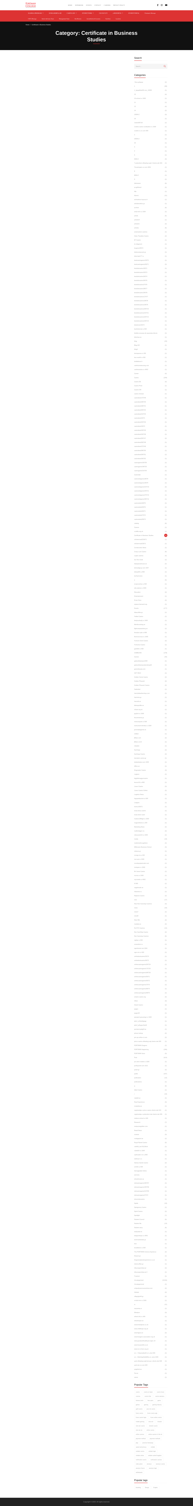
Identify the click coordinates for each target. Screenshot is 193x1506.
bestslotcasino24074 (150, 276)
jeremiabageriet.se (150, 729)
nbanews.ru (150, 891)
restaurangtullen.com (150, 1126)
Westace (150, 1312)
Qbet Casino (150, 1090)
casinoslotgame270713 (150, 495)
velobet (153, 1447)
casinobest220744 (150, 422)
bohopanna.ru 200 (150, 353)
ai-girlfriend (150, 187)
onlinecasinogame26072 (150, 980)
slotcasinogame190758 (150, 1187)
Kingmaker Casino (150, 770)
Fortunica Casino (150, 645)
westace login (153, 1468)
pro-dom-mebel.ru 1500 (150, 1061)
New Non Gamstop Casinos (150, 904)
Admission (150, 183)
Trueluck (150, 1276)
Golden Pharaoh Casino (150, 685)
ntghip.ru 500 (150, 940)
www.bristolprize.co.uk (150, 1324)
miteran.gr (150, 851)
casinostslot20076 (150, 507)
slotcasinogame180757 (150, 1183)
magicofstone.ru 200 (150, 823)
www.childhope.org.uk (150, 1328)
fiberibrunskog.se (150, 624)
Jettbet (150, 734)
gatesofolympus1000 (150, 661)
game (159, 1400)
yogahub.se (150, 1369)
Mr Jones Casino (150, 871)
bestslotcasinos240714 (150, 321)
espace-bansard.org (150, 604)
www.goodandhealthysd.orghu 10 (150, 1341)
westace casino (160, 1464)
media (150, 839)
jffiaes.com (150, 738)
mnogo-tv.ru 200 (150, 855)
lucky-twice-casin (150, 814)
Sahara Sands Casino (150, 1163)
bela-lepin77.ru (150, 256)
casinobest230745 (150, 430)
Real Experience (150, 1102)
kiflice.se (150, 766)
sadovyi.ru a (150, 1159)
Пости (150, 1373)
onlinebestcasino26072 (150, 960)
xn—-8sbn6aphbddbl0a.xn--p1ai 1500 (150, 1357)
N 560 (150, 883)
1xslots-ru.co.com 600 (150, 130)
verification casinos (156, 1459)
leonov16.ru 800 (150, 782)
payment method (141, 1438)
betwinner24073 (150, 325)
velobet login (152, 1451)
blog (150, 341)
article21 (150, 224)
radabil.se (150, 1098)
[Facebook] (157, 5)
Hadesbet (150, 689)
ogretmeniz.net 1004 (150, 948)
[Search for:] (150, 66)
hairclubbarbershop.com (150, 693)
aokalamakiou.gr (150, 203)
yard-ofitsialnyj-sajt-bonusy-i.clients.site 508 (150, 1361)
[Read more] (78, 60)
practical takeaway (147, 1443)
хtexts (150, 1377)
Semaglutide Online (150, 1171)
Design (147, 1487)
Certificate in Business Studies (150, 535)
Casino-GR (150, 390)
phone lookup (150, 1033)
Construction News (150, 547)
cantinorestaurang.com (150, 365)
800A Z (150, 175)
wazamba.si (150, 1308)
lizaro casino (139, 1413)
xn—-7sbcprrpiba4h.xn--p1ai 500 (150, 1353)
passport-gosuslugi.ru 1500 (150, 1017)
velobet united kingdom (155, 1455)
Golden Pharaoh (150, 681)
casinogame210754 (150, 470)
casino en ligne (148, 1392)
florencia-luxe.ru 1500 (150, 636)
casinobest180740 (150, 402)
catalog (150, 523)
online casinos (140, 1434)
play (137, 1443)
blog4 (150, 349)
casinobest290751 (150, 454)
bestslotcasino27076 (150, 284)
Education (150, 592)
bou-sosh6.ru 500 (150, 357)
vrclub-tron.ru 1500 (150, 1300)
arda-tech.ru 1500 (150, 211)
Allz (150, 191)
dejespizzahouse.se (150, 563)
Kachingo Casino (150, 754)
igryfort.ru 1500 (150, 713)
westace (149, 1464)
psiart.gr (150, 1069)
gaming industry (157, 1404)
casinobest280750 (150, 450)
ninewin (159, 1421)
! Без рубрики (150, 82)
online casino (150, 1430)
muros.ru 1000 (150, 875)
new (150, 899)
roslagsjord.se (150, 1138)
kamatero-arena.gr (150, 758)
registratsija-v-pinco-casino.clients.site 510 (150, 1110)
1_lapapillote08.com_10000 (150, 90)
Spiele (150, 1203)
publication (150, 1078)
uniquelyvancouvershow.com (150, 1288)
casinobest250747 (150, 438)
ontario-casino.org (150, 997)
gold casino (139, 1409)
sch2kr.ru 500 (150, 1167)
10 (150, 94)
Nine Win (150, 920)
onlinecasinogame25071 (150, 976)
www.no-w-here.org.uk (150, 1349)
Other (150, 1001)
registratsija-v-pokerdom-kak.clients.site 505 (150, 1114)
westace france (140, 1468)
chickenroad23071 (150, 543)
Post (150, 1057)
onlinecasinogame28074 (150, 988)
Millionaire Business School (150, 847)
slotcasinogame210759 (150, 1191)
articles (150, 228)
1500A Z (150, 114)
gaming (146, 1404)
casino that (148, 1396)
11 (150, 102)
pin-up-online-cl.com (150, 1037)
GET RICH (150, 673)
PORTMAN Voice (150, 1053)
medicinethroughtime (150, 843)
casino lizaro (160, 1392)
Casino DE (150, 381)
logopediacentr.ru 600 (150, 798)
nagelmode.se (150, 887)
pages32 (150, 1013)
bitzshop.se (150, 337)
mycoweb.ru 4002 (150, 879)
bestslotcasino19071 (150, 268)
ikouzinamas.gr (150, 717)
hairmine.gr (150, 697)
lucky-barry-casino (150, 810)
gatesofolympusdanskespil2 (150, 665)
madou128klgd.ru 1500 (150, 818)
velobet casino (140, 1451)
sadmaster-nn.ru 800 (150, 1154)
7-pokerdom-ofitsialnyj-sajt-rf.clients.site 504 (150, 163)
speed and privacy (141, 1447)
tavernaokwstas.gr (150, 1239)
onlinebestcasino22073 (150, 956)
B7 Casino (150, 240)
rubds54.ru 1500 (150, 1150)
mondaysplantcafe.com (150, 863)
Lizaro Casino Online (150, 790)
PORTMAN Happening (150, 1049)
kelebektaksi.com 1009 (150, 762)
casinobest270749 (150, 446)
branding (138, 1487)
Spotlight (150, 1215)
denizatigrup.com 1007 (150, 568)
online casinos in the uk (155, 1434)
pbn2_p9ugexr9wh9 (150, 1025)
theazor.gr (150, 1256)
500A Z (150, 159)
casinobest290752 (150, 458)
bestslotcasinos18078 (150, 300)
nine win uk (139, 1430)
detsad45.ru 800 (150, 572)
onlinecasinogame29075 (150, 993)
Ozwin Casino (150, 1005)
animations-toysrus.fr (150, 199)
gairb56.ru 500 (150, 649)
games (138, 1404)
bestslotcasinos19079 (150, 304)
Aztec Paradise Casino (150, 236)
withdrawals (139, 1472)
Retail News (150, 1130)
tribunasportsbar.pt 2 (150, 1272)
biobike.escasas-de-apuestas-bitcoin (150, 333)
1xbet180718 (150, 122)
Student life (150, 1223)
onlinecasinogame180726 (150, 972)
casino (138, 1392)
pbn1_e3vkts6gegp (150, 1021)
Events (150, 608)
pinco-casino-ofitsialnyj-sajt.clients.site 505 (150, 1041)
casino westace (159, 1396)
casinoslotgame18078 (150, 479)
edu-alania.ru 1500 (150, 588)
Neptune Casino (150, 895)
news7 (150, 912)
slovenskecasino (150, 1199)
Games (150, 657)
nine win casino (140, 1426)
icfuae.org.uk (150, 709)
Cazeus (150, 527)
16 (150, 118)
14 (150, 110)
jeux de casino (151, 1409)
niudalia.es (150, 924)
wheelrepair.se (150, 1320)
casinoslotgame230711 (150, 491)
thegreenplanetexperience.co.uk (150, 1260)
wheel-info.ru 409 (150, 1316)
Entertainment (150, 596)
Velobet (150, 1292)
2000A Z (150, 139)
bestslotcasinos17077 (150, 296)
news (150, 908)
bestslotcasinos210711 (150, 313)
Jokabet (150, 746)
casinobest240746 (150, 434)
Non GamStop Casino (150, 932)
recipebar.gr (150, 1106)
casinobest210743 (150, 414)
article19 (150, 220)
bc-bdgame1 (150, 244)
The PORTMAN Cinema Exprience (150, 1252)
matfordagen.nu (150, 831)
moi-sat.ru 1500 (150, 859)
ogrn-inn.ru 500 (150, 952)
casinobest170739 (150, 398)
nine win (150, 1421)
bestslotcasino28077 (150, 288)
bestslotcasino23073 (150, 272)
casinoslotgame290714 (150, 499)
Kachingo (150, 750)
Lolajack (150, 802)
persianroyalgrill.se (150, 1029)
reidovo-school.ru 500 (150, 1118)
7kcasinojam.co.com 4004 (150, 167)
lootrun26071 (150, 806)
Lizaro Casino (150, 786)
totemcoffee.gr (150, 1264)
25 (150, 143)
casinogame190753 (150, 466)
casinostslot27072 (150, 515)
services (150, 1175)
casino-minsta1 (150, 394)
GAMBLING (150, 653)
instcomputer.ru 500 (150, 721)
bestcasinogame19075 (150, 260)
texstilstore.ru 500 (150, 1247)
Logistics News (150, 794)
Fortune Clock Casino (150, 640)
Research (150, 1122)
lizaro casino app (152, 1413)
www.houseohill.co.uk (150, 1345)
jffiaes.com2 (150, 742)
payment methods (155, 1438)
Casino (150, 377)
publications (150, 1082)
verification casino (141, 1459)
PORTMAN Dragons (150, 1045)
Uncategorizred (150, 1284)
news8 (150, 916)
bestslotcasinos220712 (150, 317)
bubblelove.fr (150, 361)
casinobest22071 (150, 418)
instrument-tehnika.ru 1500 (150, 725)
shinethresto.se (150, 1179)
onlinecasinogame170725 (150, 968)
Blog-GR (150, 345)
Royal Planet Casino (150, 1142)
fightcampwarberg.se (150, 628)
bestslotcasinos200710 (150, 309)
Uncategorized (150, 1280)
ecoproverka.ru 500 (150, 584)
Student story (150, 1227)
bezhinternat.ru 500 (150, 329)
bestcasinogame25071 (150, 264)
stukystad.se (150, 1231)
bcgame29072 (150, 248)
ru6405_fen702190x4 (150, 1146)
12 (150, 106)
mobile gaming (140, 1421)
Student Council (150, 1219)
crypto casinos (150, 555)
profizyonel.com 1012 (150, 1065)
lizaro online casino (156, 1417)
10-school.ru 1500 (150, 98)
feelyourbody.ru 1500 (150, 620)
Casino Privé (150, 385)
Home (27, 24)
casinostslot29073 (150, 519)
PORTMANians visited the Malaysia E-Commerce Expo (52, 137)
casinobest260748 (150, 442)
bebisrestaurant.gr (150, 252)
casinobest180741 (150, 406)
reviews (150, 1134)
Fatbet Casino (150, 616)
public (150, 1073)
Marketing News (150, 827)
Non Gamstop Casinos (150, 936)
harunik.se (150, 701)
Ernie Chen (150, 600)
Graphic (155, 1487)
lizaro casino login (141, 1417)
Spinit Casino (150, 1211)
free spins (150, 1400)
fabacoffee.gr (150, 612)
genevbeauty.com (150, 669)
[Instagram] (162, 5)
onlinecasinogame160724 (150, 964)
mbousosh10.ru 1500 (150, 835)
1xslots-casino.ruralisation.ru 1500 (150, 126)
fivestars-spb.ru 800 (150, 632)
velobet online (140, 1455)
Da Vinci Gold (150, 559)
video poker (139, 1464)
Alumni (150, 195)
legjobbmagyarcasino (150, 778)
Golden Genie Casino (150, 677)
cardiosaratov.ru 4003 (150, 369)
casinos (138, 1396)
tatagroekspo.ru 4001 (150, 1235)
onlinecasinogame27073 (150, 984)
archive (150, 207)
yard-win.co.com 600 (150, 1365)
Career (150, 373)
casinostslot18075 (150, 503)
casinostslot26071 (150, 511)
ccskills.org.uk (150, 531)
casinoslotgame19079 (150, 483)
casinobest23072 (150, 426)
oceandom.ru (150, 944)
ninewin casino (153, 1426)
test (150, 1243)
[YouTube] (166, 5)
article (150, 216)
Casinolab (150, 475)
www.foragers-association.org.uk (150, 1337)
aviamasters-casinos (150, 232)
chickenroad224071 (150, 539)
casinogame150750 (150, 462)
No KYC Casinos (150, 928)
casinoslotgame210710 (150, 487)
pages (150, 1009)
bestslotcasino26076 (150, 280)
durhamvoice (150, 576)
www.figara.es (150, 1333)
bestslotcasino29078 (150, 292)
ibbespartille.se (150, 705)
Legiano (150, 774)
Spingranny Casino (150, 1207)
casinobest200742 (150, 410)
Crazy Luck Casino (150, 551)
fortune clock (139, 1400)
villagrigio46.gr (150, 1296)
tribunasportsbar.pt (150, 1268)
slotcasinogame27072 (150, 1195)
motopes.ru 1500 (150, 867)
